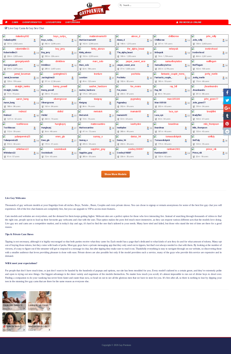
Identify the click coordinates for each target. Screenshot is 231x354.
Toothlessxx (9, 128)
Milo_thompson (199, 128)
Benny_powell (47, 90)
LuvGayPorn (53, 22)
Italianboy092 (10, 40)
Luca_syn (159, 115)
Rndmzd (7, 115)
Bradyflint (197, 115)
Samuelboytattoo (163, 65)
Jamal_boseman (11, 77)
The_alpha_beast (125, 52)
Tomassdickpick (162, 140)
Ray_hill (158, 90)
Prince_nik (197, 153)
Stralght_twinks (11, 90)
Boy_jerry (45, 52)
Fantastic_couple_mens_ (166, 77)
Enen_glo (45, 140)
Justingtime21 (48, 77)
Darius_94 (121, 140)
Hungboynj (46, 128)
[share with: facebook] (227, 92)
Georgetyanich (10, 65)
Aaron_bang (9, 102)
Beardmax (159, 128)
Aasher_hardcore (87, 90)
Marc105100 (160, 102)
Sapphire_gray (85, 153)
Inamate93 (122, 115)
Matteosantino (86, 128)
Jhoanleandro (198, 90)
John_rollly (197, 40)
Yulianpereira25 (11, 140)
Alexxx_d (121, 40)
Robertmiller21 (10, 52)
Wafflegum (197, 65)
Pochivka (121, 77)
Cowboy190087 (124, 153)
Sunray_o (83, 140)
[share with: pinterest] (227, 124)
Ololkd (44, 115)
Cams (15, 22)
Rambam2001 (161, 153)
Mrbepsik (159, 52)
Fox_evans (121, 90)
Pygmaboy (121, 102)
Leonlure (83, 77)
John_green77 (198, 102)
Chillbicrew (159, 40)
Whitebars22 (9, 153)
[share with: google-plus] (227, 108)
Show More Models (115, 174)
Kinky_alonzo (85, 52)
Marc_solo (84, 65)
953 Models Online (190, 22)
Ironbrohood (198, 52)
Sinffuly (196, 140)
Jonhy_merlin (198, 77)
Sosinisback (46, 153)
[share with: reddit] (227, 131)
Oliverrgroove (47, 102)
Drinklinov (45, 65)
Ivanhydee (121, 128)
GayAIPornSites (32, 22)
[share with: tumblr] (227, 116)
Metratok (83, 115)
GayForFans (72, 22)
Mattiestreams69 (87, 40)
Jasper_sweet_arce (126, 65)
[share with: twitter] (227, 100)
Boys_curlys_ (47, 40)
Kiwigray (83, 102)
